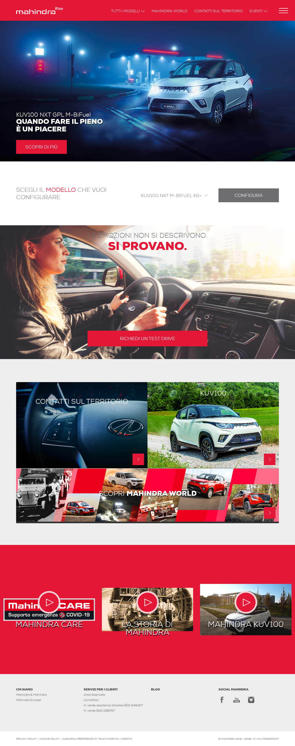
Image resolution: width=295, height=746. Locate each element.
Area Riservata (94, 695)
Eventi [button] (256, 11)
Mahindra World (169, 11)
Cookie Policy (50, 738)
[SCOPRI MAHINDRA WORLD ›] (147, 520)
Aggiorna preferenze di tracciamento (90, 738)
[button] (283, 10)
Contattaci (91, 700)
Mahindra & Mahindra (31, 695)
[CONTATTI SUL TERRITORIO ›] (82, 466)
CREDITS (126, 738)
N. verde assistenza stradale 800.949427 (113, 705)
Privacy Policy (26, 738)
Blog (155, 689)
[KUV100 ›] (213, 466)
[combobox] (170, 195)
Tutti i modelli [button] (125, 11)
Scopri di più (41, 147)
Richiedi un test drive (147, 339)
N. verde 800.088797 (99, 711)
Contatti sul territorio (218, 11)
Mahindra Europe (28, 700)
